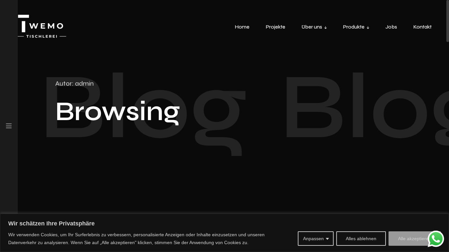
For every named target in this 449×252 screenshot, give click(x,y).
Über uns (312, 27)
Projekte (275, 27)
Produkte (354, 27)
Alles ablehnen (361, 238)
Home (242, 27)
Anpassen (313, 238)
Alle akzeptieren (414, 238)
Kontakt (423, 27)
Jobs (391, 27)
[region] (224, 233)
